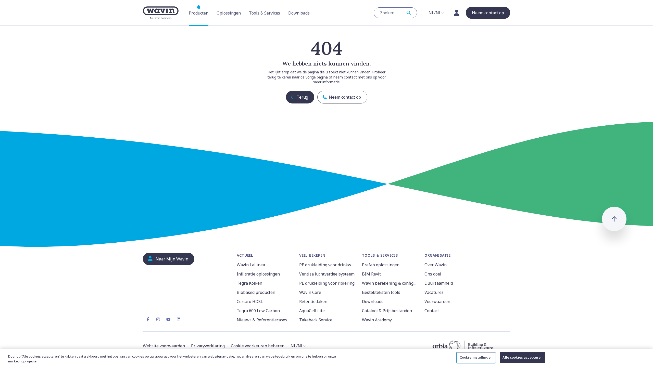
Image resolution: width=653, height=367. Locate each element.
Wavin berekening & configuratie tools (390, 283)
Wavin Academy (377, 320)
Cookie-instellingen (476, 357)
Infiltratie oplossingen (258, 274)
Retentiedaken (313, 301)
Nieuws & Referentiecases (262, 320)
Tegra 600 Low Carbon (258, 310)
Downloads (372, 301)
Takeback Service (315, 320)
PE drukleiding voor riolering (327, 283)
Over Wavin (435, 265)
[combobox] (395, 12)
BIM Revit (371, 274)
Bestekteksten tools (381, 292)
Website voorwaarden (164, 346)
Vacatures (434, 292)
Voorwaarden (437, 301)
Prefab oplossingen (380, 265)
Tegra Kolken (249, 283)
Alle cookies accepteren (523, 357)
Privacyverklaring (208, 346)
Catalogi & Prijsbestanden (387, 310)
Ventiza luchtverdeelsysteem (327, 274)
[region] (326, 358)
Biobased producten (256, 292)
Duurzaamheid (438, 283)
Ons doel (432, 274)
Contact (431, 310)
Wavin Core (310, 292)
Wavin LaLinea (251, 265)
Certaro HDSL (250, 301)
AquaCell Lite (312, 310)
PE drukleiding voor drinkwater (327, 265)
